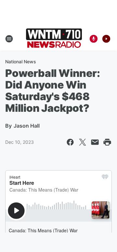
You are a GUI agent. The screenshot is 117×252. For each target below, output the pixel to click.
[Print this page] (107, 142)
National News (20, 61)
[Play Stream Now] (106, 39)
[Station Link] (54, 38)
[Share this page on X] (82, 142)
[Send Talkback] (94, 39)
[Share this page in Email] (94, 142)
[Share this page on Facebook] (70, 142)
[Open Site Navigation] (9, 39)
